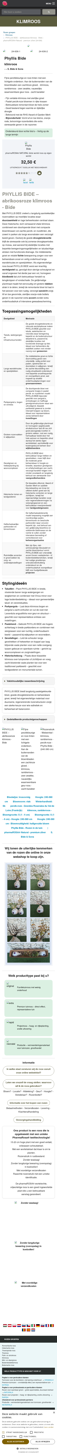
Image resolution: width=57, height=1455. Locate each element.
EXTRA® (5, 1385)
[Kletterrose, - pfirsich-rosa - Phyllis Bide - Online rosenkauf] (38, 1325)
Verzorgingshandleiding (28, 1119)
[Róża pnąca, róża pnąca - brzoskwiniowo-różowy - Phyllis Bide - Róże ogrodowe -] (14, 1325)
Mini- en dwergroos (9, 1360)
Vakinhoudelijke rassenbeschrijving (26, 681)
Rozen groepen (9, 32)
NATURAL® (8, 1392)
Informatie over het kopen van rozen (28, 1102)
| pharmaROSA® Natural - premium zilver (26, 830)
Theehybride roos (8, 1350)
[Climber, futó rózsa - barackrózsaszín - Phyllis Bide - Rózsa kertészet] (5, 1325)
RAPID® (5, 1397)
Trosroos (5, 1353)
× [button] (54, 1413)
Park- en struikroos (9, 1355)
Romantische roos (9, 1345)
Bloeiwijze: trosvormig (18, 797)
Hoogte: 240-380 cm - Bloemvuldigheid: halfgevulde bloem (30, 821)
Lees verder (49, 1427)
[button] (28, 1448)
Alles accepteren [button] (15, 1441)
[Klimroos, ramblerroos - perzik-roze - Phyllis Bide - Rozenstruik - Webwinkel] (33, 1329)
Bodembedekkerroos (10, 1362)
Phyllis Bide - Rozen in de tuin (26, 827)
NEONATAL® (7, 1405)
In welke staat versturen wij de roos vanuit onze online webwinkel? (28, 1070)
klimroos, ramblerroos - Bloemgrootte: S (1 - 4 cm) (27, 812)
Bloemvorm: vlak (22, 801)
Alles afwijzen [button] (43, 1441)
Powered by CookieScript (28, 1452)
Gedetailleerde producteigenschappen (27, 719)
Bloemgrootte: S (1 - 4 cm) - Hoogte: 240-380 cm (28, 817)
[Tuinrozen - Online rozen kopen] (48, 12)
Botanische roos (8, 1365)
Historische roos (8, 1348)
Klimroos (9, 35)
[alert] (28, 1432)
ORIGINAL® (49, 1380)
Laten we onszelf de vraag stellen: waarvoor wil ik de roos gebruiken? (28, 1084)
